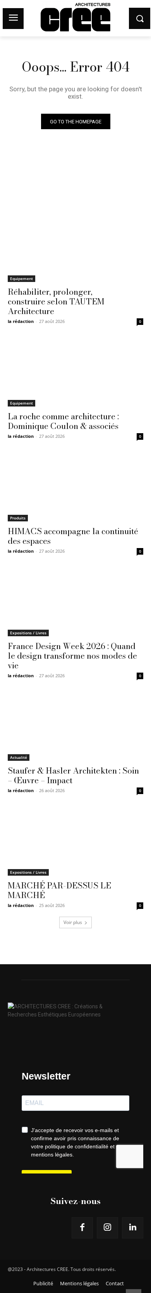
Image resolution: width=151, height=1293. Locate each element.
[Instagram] (107, 1227)
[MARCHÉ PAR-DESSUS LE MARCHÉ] (75, 842)
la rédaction (21, 321)
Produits (18, 518)
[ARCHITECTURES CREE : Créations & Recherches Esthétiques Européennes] (75, 1009)
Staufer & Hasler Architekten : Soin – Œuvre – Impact (73, 775)
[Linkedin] (132, 1227)
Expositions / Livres (28, 632)
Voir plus (72, 922)
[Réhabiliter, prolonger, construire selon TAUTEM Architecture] (75, 248)
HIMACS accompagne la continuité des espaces (73, 536)
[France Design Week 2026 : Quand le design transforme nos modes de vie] (75, 602)
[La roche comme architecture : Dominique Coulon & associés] (75, 373)
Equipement (21, 278)
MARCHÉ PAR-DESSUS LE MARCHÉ (59, 890)
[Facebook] (82, 1227)
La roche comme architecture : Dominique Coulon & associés (63, 421)
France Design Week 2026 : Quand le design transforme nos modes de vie (72, 655)
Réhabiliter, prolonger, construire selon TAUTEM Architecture (56, 301)
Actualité (18, 757)
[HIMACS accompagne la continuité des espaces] (75, 487)
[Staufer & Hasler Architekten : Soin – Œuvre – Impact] (75, 727)
